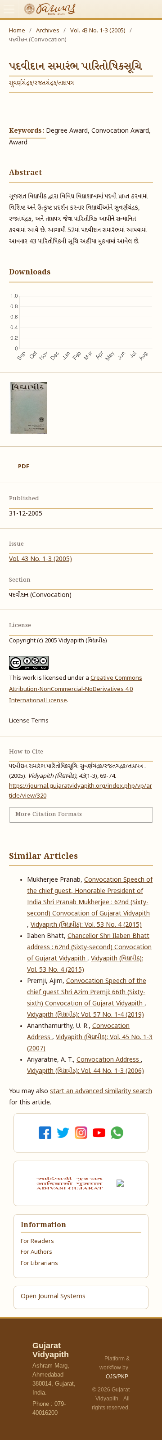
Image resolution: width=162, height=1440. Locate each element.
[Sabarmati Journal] (121, 1183)
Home (17, 31)
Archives (47, 31)
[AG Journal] (71, 1183)
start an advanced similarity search (101, 1091)
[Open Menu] (9, 9)
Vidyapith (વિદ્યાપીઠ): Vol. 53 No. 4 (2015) (86, 925)
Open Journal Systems (53, 1296)
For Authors (36, 1252)
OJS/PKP (117, 1376)
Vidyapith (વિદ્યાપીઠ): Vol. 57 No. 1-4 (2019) (85, 1015)
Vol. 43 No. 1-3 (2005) (98, 31)
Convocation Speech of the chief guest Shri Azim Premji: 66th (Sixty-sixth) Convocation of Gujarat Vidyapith (86, 992)
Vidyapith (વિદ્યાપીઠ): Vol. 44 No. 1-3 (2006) (85, 1071)
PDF (23, 467)
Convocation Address (108, 1060)
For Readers (37, 1241)
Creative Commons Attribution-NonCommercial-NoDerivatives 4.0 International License (75, 689)
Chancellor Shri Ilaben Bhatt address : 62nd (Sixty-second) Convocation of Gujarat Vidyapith (89, 947)
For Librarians (39, 1263)
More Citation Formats (48, 814)
